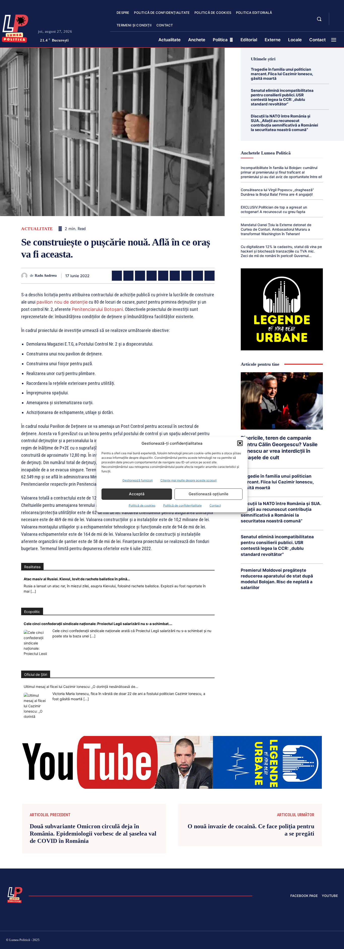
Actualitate (37, 229)
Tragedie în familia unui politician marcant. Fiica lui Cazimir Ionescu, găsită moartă (282, 74)
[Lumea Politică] (15, 894)
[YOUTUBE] (337, 22)
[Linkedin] (163, 276)
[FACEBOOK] (337, 16)
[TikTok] (288, 940)
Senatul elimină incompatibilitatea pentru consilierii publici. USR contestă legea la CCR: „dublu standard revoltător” (282, 97)
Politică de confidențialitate (182, 505)
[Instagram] (276, 940)
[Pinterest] (140, 276)
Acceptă (137, 493)
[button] (240, 443)
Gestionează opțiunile (208, 493)
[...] (33, 591)
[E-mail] (186, 276)
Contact (215, 505)
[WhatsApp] (152, 276)
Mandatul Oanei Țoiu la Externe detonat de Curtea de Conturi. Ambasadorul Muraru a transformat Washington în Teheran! (276, 229)
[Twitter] (128, 276)
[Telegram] (198, 276)
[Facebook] (117, 276)
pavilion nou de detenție (62, 302)
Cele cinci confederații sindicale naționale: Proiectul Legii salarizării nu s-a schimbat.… (98, 624)
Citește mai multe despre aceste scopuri (188, 480)
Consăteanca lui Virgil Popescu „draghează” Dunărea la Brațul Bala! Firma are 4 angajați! (277, 192)
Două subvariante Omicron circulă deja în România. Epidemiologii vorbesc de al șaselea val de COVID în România (93, 833)
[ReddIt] (175, 276)
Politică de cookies (142, 505)
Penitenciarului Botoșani (97, 309)
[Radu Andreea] (25, 276)
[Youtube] (336, 940)
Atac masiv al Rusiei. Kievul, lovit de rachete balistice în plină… (77, 579)
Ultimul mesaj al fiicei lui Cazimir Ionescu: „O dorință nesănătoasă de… (81, 686)
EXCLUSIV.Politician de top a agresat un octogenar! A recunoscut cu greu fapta (274, 209)
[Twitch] (300, 940)
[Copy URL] (209, 276)
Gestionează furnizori (137, 480)
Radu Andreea (46, 275)
